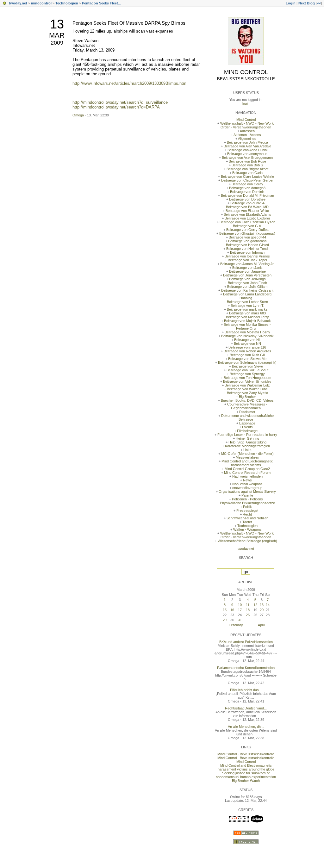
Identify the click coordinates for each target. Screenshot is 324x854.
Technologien (66, 3)
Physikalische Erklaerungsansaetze (247, 503)
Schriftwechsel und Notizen (247, 518)
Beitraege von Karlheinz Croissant (247, 290)
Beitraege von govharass (247, 241)
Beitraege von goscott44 (247, 237)
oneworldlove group (247, 488)
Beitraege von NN (247, 343)
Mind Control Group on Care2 (247, 469)
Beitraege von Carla (247, 173)
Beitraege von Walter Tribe (247, 389)
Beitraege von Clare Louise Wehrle (247, 176)
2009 (57, 43)
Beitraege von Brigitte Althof (247, 169)
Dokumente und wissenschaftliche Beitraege (247, 417)
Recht (247, 514)
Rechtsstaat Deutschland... (246, 708)
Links (247, 450)
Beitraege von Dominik (247, 192)
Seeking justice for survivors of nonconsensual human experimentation (246, 775)
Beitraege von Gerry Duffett (247, 230)
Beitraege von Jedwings (247, 279)
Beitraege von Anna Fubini (247, 150)
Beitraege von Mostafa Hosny (247, 332)
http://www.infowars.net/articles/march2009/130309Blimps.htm (129, 83)
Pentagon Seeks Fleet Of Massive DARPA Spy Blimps (128, 23)
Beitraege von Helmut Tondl (247, 249)
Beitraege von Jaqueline (247, 271)
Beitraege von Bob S (247, 165)
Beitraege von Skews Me (247, 359)
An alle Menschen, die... (246, 726)
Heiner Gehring (247, 438)
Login (291, 3)
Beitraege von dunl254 (247, 203)
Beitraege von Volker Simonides (247, 381)
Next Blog (306, 3)
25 (248, 615)
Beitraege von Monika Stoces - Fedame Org (247, 326)
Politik (247, 507)
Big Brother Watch (246, 781)
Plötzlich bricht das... (246, 690)
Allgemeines (247, 138)
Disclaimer (247, 412)
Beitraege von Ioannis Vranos (247, 256)
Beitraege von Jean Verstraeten (247, 275)
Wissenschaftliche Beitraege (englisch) (247, 541)
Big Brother (247, 397)
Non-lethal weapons (247, 484)
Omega (78, 115)
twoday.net (18, 3)
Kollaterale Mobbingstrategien (247, 446)
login (245, 103)
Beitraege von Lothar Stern (247, 302)
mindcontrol (41, 3)
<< (319, 3)
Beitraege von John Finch (247, 283)
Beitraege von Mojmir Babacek (247, 321)
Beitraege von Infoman (247, 252)
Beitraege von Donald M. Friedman (247, 195)
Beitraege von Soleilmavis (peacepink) (247, 362)
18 (248, 610)
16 (232, 610)
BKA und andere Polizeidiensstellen (246, 642)
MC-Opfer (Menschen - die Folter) (247, 453)
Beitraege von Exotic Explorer (247, 218)
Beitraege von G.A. (247, 226)
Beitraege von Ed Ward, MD (247, 207)
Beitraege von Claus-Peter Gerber (247, 180)
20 (262, 610)
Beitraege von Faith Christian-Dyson (247, 222)
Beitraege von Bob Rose (247, 161)
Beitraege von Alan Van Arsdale (247, 146)
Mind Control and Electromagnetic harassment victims (247, 463)
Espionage (247, 423)
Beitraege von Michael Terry (247, 317)
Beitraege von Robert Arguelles (247, 351)
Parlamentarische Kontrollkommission (246, 668)
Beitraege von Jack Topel (247, 260)
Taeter (247, 522)
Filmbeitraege (247, 431)
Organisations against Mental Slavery (247, 491)
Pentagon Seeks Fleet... (101, 3)
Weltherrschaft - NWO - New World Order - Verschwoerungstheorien (247, 125)
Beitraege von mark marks (247, 309)
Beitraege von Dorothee (247, 199)
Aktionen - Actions (247, 135)
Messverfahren (247, 457)
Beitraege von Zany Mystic (247, 393)
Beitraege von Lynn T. (247, 305)
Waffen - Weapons (247, 529)
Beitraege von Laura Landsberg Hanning (247, 296)
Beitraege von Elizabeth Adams (247, 214)
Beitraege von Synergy (247, 374)
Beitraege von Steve (247, 366)
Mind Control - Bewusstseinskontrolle (245, 754)
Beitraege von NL (247, 340)
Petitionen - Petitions (247, 499)
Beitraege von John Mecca (247, 142)
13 (57, 24)
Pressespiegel (247, 510)
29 (225, 620)
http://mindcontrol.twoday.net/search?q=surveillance (120, 102)
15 (225, 610)
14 (268, 605)
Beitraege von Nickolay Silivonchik (247, 336)
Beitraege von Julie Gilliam (247, 286)
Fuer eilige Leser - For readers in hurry (247, 434)
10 (240, 605)
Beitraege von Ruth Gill (247, 355)
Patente (247, 495)
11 (247, 605)
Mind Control (246, 72)
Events (247, 427)
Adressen (247, 131)
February (236, 625)
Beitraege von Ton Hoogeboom (247, 378)
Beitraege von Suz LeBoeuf (247, 370)
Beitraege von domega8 (247, 188)
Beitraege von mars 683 (247, 313)
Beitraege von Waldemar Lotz (247, 385)
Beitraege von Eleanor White (247, 211)
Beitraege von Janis (247, 267)
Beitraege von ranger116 (247, 347)
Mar (57, 35)
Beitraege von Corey (247, 184)
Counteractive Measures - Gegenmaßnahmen (247, 406)
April (261, 625)
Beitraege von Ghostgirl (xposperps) (247, 233)
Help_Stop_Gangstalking (247, 442)
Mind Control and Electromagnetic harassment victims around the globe (246, 767)
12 (255, 605)
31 (240, 620)
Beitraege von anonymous (247, 154)
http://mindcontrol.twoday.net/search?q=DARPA (116, 107)
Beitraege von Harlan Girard (247, 245)
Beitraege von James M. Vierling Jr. (247, 264)
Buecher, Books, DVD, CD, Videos (247, 400)
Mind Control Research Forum (247, 472)
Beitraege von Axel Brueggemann (247, 157)
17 (240, 610)
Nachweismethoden (247, 476)
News (247, 480)
